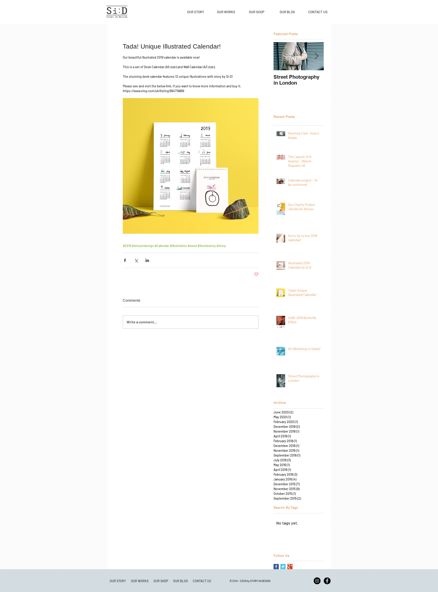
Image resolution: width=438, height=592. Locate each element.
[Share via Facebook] (125, 260)
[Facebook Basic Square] (276, 566)
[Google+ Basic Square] (289, 566)
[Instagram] (317, 580)
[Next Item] (316, 56)
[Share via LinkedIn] (147, 260)
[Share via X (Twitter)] (136, 260)
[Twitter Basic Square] (283, 566)
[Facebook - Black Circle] (327, 580)
